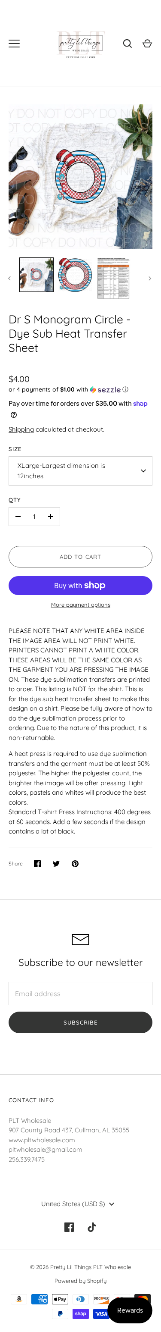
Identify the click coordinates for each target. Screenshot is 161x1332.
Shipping (21, 429)
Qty (15, 499)
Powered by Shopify (80, 1280)
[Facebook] (69, 1227)
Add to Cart (80, 556)
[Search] (127, 43)
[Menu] (14, 43)
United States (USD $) (73, 1204)
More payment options (80, 604)
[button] (80, 389)
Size (15, 448)
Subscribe (80, 1022)
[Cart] (147, 43)
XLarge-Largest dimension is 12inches (61, 470)
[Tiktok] (92, 1227)
